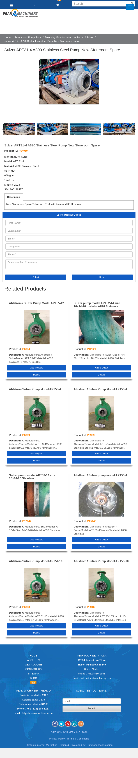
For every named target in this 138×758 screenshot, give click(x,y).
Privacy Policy (57, 738)
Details (36, 375)
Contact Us (33, 669)
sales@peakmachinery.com (96, 678)
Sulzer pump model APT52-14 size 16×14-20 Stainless (32, 477)
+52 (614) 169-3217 (38, 708)
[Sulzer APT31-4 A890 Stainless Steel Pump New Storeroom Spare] (69, 82)
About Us (33, 660)
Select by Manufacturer (58, 37)
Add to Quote (36, 368)
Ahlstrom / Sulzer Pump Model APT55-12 (36, 303)
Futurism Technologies (99, 744)
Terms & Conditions (78, 738)
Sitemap (33, 673)
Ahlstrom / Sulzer (84, 37)
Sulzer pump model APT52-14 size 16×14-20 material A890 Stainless (97, 305)
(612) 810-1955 (96, 673)
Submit (36, 277)
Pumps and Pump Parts (28, 37)
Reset (102, 277)
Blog (33, 678)
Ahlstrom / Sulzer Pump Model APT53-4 (100, 389)
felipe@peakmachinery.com (37, 713)
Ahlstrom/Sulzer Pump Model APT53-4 (35, 389)
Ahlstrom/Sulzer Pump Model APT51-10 (36, 561)
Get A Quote (33, 664)
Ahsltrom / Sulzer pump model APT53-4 (100, 475)
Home (7, 37)
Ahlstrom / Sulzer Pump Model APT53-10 (101, 561)
